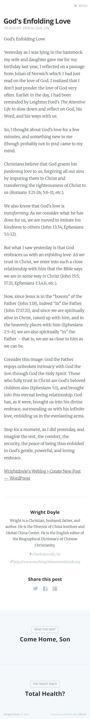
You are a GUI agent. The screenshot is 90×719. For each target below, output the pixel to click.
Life (46, 28)
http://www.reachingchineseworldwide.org (46, 562)
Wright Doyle (45, 512)
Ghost (82, 714)
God (39, 28)
